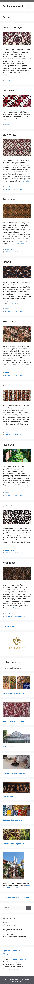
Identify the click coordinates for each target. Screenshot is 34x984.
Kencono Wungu (12, 27)
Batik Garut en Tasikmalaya (15, 616)
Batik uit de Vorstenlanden (14, 189)
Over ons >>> (8, 797)
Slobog (7, 261)
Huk (5, 385)
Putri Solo (8, 90)
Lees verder (25, 181)
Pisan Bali (8, 444)
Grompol (7, 505)
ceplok (7, 80)
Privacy (5, 954)
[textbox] (17, 668)
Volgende (11, 626)
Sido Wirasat (10, 134)
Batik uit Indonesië (13, 6)
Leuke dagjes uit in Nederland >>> (16, 897)
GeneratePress (17, 981)
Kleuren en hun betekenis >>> (14, 820)
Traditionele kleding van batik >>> (16, 844)
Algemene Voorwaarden (11, 951)
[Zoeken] (28, 908)
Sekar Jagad (10, 321)
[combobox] (17, 667)
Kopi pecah (9, 562)
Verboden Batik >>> (10, 747)
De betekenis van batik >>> (13, 693)
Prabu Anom (10, 199)
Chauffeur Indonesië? (19, 960)
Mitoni (13, 249)
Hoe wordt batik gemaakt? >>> (14, 773)
